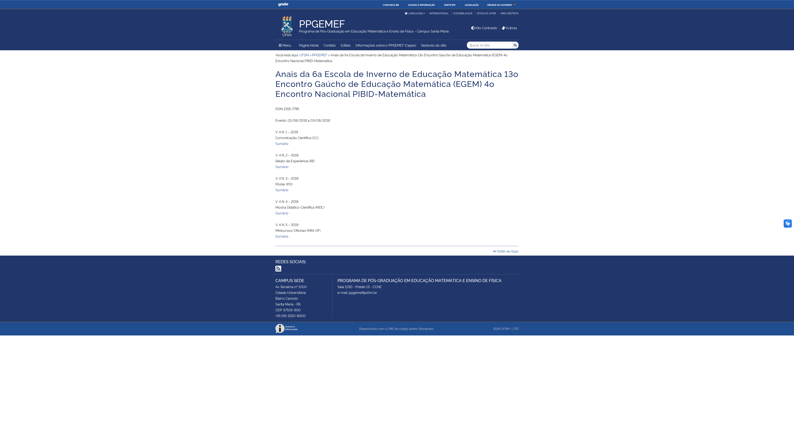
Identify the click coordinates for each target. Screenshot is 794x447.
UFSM (505, 328)
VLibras (511, 27)
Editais (346, 45)
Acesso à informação (421, 4)
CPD (516, 328)
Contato (330, 45)
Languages (415, 13)
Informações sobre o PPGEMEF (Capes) (386, 45)
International (439, 13)
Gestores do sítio (433, 45)
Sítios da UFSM (486, 13)
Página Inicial (309, 45)
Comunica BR (391, 4)
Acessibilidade (462, 13)
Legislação (472, 4)
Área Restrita (509, 13)
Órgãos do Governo (499, 4)
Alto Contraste (486, 27)
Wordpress (426, 328)
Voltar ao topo (507, 251)
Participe (450, 4)
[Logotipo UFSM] (287, 25)
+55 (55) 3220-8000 (290, 315)
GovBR (283, 4)
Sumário (281, 143)
